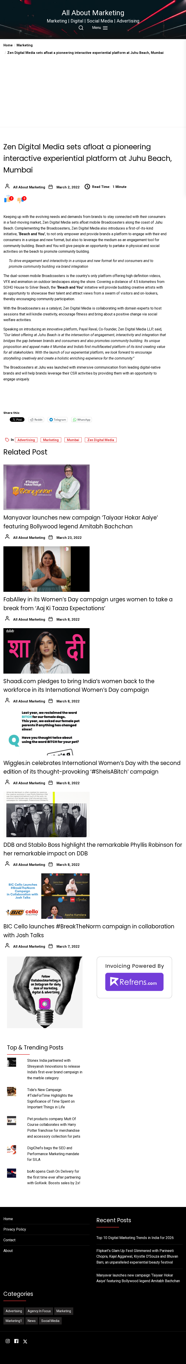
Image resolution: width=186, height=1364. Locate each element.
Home (8, 1219)
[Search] (81, 27)
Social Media (50, 1321)
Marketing (51, 440)
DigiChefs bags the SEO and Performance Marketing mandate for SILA (53, 1154)
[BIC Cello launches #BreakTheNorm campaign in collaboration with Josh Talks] (46, 896)
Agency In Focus (39, 1311)
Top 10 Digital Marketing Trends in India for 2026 (135, 1238)
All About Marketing (93, 12)
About (8, 1251)
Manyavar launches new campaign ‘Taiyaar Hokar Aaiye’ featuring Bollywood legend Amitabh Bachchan (138, 1278)
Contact (9, 1240)
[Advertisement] (93, 89)
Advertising (26, 440)
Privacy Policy (14, 1229)
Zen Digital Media (100, 440)
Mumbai (73, 440)
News (32, 1321)
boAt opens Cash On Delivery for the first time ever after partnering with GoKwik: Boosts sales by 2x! (54, 1177)
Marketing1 (14, 1321)
